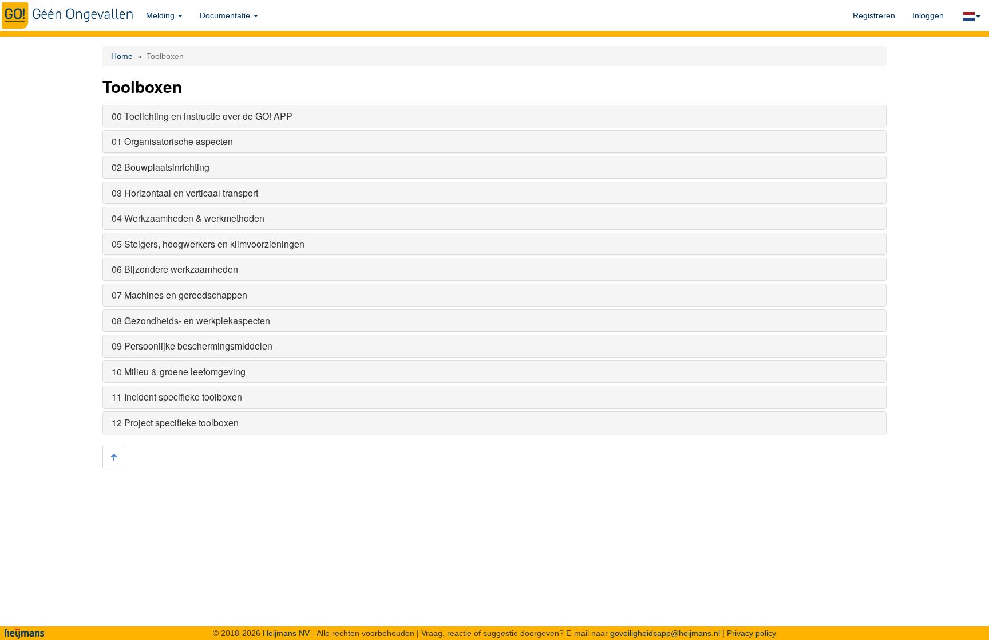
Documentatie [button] (226, 15)
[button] (970, 15)
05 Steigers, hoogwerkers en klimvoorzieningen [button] (208, 243)
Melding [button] (161, 15)
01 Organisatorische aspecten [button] (172, 141)
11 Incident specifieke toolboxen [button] (177, 396)
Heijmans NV (286, 633)
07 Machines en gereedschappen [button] (179, 294)
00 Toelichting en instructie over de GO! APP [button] (202, 116)
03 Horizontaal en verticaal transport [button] (185, 192)
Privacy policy (751, 633)
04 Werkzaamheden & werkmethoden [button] (188, 218)
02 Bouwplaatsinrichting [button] (160, 167)
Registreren (874, 15)
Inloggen (928, 15)
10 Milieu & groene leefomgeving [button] (179, 371)
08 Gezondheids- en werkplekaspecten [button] (191, 320)
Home (122, 56)
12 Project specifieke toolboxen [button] (175, 422)
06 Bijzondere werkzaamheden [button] (175, 269)
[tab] (494, 116)
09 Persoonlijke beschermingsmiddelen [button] (192, 345)
